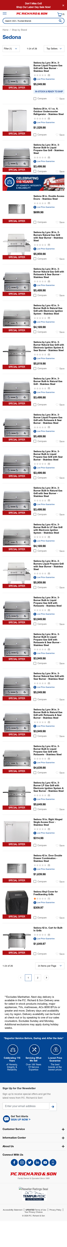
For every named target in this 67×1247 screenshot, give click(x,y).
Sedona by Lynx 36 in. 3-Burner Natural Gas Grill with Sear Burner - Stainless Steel (49, 676)
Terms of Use (36, 1210)
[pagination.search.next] (46, 977)
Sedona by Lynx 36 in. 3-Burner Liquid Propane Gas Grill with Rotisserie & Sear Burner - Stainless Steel (48, 418)
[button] (33, 1119)
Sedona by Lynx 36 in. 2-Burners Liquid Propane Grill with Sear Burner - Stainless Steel (49, 565)
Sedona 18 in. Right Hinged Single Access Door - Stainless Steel (48, 822)
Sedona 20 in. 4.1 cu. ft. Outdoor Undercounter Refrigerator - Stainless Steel (49, 111)
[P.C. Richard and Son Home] (32, 14)
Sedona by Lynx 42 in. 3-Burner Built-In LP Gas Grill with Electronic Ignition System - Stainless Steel (48, 528)
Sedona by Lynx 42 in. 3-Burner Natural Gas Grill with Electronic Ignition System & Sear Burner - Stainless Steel (49, 346)
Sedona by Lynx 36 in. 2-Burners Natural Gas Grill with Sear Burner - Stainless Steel (48, 236)
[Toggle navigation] (5, 13)
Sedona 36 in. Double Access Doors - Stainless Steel (49, 197)
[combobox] (33, 21)
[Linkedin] (37, 1162)
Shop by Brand (19, 29)
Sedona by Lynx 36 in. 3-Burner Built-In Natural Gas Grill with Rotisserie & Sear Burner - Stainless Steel (48, 713)
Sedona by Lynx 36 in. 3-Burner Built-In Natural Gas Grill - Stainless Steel (48, 381)
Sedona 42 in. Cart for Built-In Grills (48, 929)
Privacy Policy (55, 1210)
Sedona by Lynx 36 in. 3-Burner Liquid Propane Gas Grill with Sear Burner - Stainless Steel (48, 66)
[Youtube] (45, 1162)
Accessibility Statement (12, 1210)
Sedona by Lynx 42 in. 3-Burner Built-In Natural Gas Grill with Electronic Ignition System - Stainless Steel (48, 309)
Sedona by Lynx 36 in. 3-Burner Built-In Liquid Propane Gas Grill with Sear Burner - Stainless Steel (48, 455)
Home (5, 29)
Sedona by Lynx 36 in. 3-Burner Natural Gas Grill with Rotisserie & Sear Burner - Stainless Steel (49, 272)
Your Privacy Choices (34, 1212)
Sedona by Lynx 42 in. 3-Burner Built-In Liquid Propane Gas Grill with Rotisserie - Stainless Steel (48, 750)
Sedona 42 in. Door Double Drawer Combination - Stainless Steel (48, 858)
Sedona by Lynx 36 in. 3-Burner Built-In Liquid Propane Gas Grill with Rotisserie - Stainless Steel (48, 601)
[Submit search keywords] (60, 21)
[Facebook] (14, 1162)
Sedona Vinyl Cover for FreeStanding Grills (46, 893)
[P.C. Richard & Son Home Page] (33, 1174)
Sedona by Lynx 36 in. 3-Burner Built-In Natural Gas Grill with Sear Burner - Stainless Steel (48, 491)
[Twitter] (29, 1162)
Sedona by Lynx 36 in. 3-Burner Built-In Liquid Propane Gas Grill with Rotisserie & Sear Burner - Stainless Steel (47, 639)
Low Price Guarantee (46, 79)
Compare (42, 98)
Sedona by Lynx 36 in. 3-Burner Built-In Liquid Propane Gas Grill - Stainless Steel (49, 148)
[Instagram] (22, 1162)
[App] (52, 1162)
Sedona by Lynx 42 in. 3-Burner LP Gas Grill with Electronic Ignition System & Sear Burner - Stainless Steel (49, 786)
